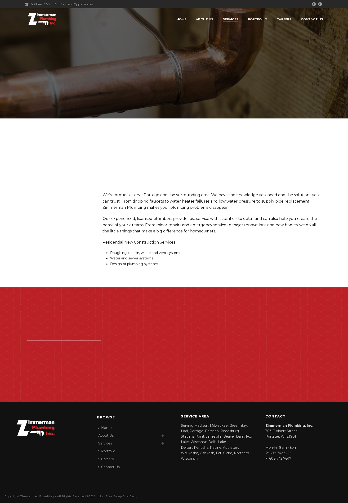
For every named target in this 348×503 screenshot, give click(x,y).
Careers (284, 19)
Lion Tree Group (110, 496)
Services (230, 19)
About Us (204, 19)
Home (181, 19)
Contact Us (312, 19)
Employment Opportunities (73, 4)
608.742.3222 (41, 4)
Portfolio (257, 19)
